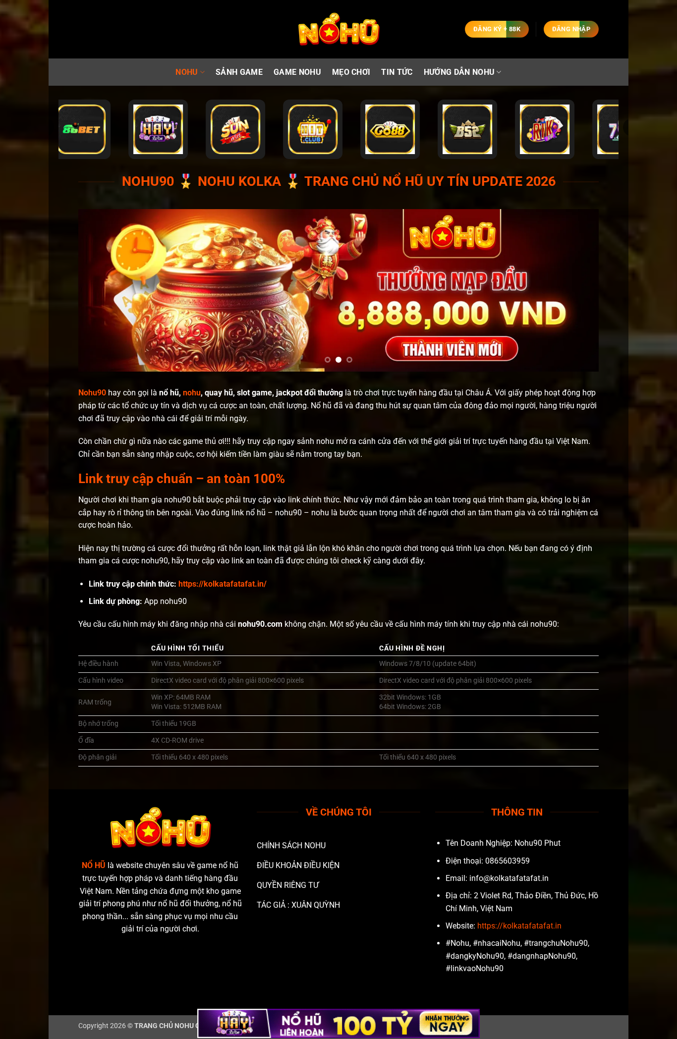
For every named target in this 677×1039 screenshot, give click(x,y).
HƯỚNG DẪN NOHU (459, 72)
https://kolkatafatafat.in (519, 925)
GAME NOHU (297, 72)
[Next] (576, 290)
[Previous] (101, 290)
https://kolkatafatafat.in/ (222, 584)
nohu (192, 392)
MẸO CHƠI (351, 72)
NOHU (186, 72)
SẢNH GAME (239, 72)
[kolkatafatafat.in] (338, 29)
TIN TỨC (396, 72)
